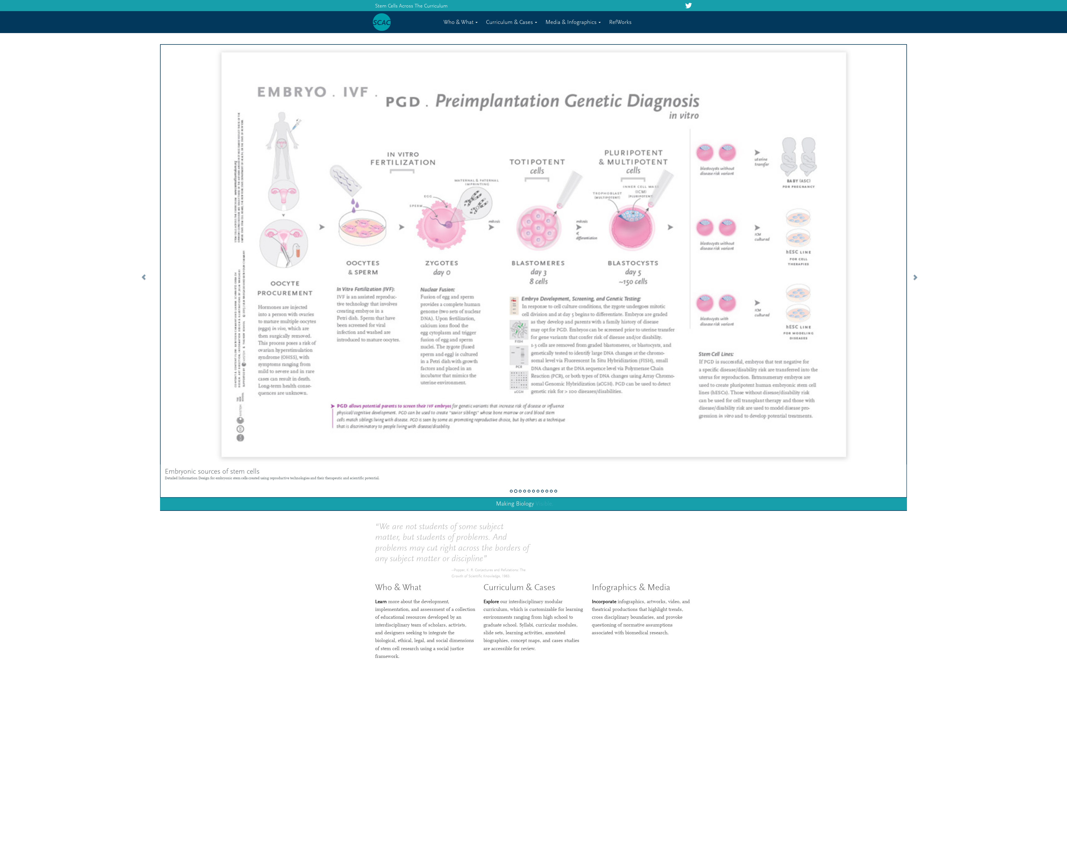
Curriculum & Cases (510, 23)
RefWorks (620, 23)
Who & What (459, 23)
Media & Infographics (571, 23)
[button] (141, 273)
